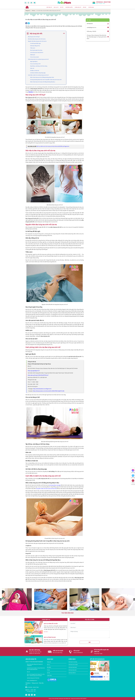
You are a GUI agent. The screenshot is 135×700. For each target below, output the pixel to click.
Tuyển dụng (49, 675)
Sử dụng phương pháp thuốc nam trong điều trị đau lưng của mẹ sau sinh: (46, 79)
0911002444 (99, 2)
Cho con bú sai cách (34, 57)
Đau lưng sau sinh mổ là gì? (34, 36)
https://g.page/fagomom (34, 370)
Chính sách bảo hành (73, 667)
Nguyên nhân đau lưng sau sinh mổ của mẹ (37, 41)
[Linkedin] (25, 3)
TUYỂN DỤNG (91, 7)
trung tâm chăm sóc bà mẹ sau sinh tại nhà (46, 488)
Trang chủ (28, 10)
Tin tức (33, 10)
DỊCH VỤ (55, 7)
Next (134, 599)
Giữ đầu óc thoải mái (34, 70)
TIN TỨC (61, 7)
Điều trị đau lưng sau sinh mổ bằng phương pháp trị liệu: (42, 77)
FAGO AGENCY (83, 698)
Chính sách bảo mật (72, 670)
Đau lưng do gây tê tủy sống (36, 50)
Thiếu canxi (32, 48)
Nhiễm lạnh (32, 54)
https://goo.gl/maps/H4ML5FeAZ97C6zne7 (38, 375)
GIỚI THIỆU (48, 7)
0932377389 (107, 2)
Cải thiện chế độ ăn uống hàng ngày (37, 72)
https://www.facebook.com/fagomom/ (42, 388)
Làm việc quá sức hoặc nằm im (36, 52)
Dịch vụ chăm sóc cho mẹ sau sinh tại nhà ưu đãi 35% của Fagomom (52, 146)
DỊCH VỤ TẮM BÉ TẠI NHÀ (50, 637)
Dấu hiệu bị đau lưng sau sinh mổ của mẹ (36, 38)
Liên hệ (48, 672)
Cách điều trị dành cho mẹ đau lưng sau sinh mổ (38, 75)
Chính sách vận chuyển (73, 664)
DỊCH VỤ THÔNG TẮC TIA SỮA (51, 623)
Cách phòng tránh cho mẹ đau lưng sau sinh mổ (38, 59)
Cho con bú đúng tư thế (35, 63)
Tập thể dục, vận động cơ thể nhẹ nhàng (38, 66)
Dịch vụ (48, 664)
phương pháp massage (54, 485)
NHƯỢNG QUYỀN (69, 7)
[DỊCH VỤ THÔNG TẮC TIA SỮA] (33, 628)
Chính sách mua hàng (73, 661)
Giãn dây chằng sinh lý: (35, 45)
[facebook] (28, 3)
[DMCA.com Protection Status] (52, 679)
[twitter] (31, 3)
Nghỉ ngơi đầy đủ (33, 61)
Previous (1, 599)
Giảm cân (32, 68)
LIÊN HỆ (84, 7)
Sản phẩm (49, 667)
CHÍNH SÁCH (77, 7)
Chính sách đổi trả (72, 672)
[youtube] (34, 3)
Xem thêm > (46, 631)
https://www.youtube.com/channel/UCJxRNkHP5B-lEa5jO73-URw (48, 391)
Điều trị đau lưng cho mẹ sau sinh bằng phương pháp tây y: (42, 81)
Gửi (89, 642)
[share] (26, 23)
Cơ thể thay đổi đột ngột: (35, 43)
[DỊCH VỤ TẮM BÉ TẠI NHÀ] (33, 641)
